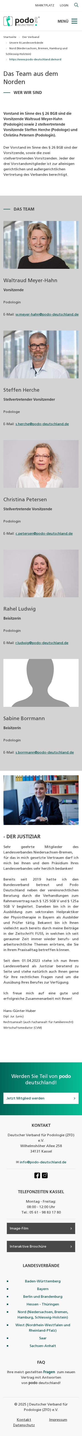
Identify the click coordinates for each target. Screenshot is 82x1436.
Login (64, 5)
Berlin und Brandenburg (42, 1297)
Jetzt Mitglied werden (25, 1098)
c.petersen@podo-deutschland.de (44, 534)
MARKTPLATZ (44, 5)
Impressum (58, 1420)
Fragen (49, 1372)
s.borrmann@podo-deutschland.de (44, 752)
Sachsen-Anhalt (43, 1346)
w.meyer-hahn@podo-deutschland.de (47, 314)
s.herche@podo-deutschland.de (42, 424)
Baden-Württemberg (43, 1281)
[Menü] (75, 21)
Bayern (43, 1289)
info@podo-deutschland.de (43, 1162)
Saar (42, 1338)
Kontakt (24, 1420)
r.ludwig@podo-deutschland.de (41, 643)
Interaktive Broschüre (28, 1247)
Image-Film (19, 1228)
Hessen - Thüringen (43, 1304)
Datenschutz (24, 1425)
